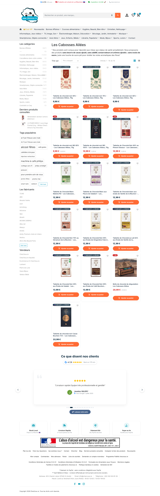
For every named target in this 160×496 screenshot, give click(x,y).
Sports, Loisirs (33, 102)
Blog (80, 450)
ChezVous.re (24, 254)
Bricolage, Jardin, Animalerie (33, 78)
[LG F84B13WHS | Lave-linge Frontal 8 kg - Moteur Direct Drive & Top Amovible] (23, 124)
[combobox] (76, 15)
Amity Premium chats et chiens (30, 234)
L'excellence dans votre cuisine (33, 58)
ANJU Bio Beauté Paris (28, 241)
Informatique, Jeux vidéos (33, 68)
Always (22, 227)
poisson (24, 170)
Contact (131, 38)
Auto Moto (33, 88)
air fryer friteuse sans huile (30, 138)
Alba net (22, 224)
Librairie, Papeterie (33, 95)
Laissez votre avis (81, 411)
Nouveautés (39, 29)
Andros (22, 237)
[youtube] (79, 483)
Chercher (74, 450)
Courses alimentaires (33, 55)
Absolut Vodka (25, 200)
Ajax (21, 214)
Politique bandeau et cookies (89, 464)
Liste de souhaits (74, 455)
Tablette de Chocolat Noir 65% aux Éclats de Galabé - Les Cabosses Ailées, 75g (64, 285)
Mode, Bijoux (33, 99)
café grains (42, 147)
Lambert (23, 264)
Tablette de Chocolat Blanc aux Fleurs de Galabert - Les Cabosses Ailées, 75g (95, 192)
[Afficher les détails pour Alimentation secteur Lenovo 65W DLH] (23, 117)
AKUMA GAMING (25, 220)
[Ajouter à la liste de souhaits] (77, 67)
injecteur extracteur (28, 156)
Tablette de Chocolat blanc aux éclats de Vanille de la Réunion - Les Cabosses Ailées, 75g (125, 192)
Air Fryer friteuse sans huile (30, 142)
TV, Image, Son (33, 72)
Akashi (22, 217)
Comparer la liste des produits (115, 450)
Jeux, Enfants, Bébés (33, 92)
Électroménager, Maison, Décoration (33, 75)
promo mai (36, 179)
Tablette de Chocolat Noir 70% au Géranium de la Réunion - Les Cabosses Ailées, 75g (66, 238)
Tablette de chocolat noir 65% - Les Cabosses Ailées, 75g (65, 97)
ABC (21, 197)
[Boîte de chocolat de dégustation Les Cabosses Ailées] (126, 267)
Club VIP (28, 29)
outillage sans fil (26, 166)
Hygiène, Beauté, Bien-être (33, 61)
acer (21, 204)
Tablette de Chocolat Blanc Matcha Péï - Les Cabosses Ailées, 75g (63, 192)
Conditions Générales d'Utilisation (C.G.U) (72, 461)
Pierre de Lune (25, 268)
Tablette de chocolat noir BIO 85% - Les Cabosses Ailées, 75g (66, 146)
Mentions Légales (124, 461)
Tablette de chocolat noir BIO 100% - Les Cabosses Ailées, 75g (96, 146)
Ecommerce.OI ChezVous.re (29, 261)
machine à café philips (32, 161)
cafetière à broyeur (28, 152)
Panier (64, 455)
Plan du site (27, 450)
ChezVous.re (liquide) (27, 258)
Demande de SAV (106, 464)
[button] (127, 15)
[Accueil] (21, 29)
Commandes (45, 455)
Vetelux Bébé (24, 274)
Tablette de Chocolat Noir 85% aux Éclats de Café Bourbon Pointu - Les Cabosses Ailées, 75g (94, 285)
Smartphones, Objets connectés (33, 85)
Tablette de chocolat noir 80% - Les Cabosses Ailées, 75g (125, 100)
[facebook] (74, 483)
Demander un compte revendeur (93, 455)
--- (33, 51)
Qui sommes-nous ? (55, 450)
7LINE (22, 194)
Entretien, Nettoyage (33, 65)
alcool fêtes (28, 147)
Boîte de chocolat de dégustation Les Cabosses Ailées (125, 287)
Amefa (22, 231)
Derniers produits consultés (93, 450)
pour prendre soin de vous (32, 174)
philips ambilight (40, 166)
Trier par (55, 61)
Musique (33, 82)
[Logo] (30, 15)
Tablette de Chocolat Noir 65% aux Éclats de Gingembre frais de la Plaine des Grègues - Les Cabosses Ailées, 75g (95, 238)
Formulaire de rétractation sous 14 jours (102, 461)
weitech (34, 184)
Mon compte (34, 455)
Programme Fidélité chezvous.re (117, 455)
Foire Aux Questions (40, 450)
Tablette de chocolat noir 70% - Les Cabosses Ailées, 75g (95, 97)
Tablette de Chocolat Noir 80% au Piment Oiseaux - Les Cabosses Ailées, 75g (126, 146)
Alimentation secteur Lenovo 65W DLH (37, 118)
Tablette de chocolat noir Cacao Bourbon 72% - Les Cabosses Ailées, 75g (65, 334)
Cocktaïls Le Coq (33, 105)
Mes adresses (56, 455)
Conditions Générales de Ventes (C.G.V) (42, 461)
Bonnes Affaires (33, 48)
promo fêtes (25, 179)
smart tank (25, 184)
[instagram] (83, 483)
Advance (23, 210)
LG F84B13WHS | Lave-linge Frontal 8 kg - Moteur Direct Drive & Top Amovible (37, 125)
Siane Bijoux (24, 271)
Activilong (23, 207)
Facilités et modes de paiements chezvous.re (61, 464)
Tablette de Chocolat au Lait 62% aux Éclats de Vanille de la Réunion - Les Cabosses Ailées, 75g (125, 238)
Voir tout (43, 184)
